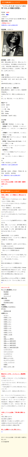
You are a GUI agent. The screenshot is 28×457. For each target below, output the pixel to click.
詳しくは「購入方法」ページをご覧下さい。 (13, 98)
